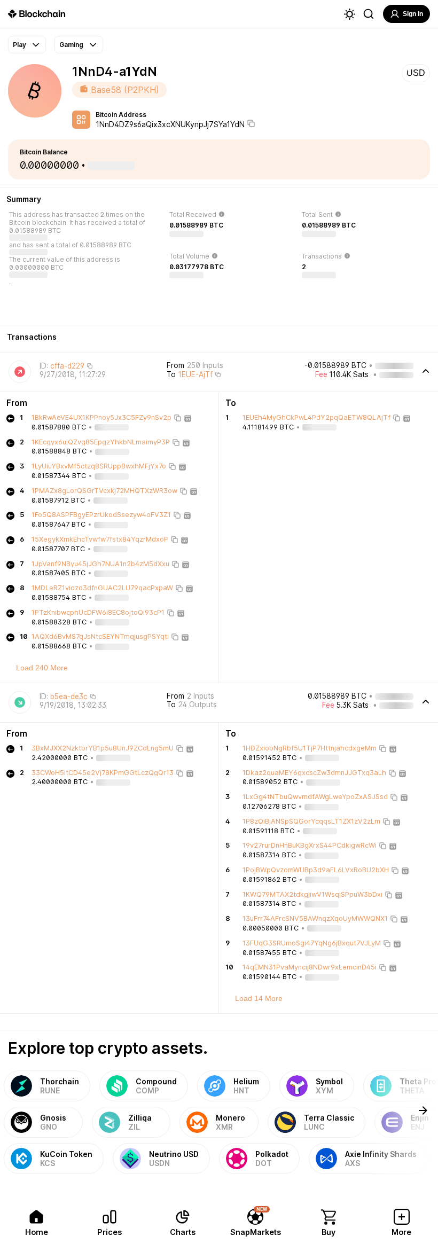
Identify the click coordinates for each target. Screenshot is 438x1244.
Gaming (71, 45)
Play (19, 45)
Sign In (413, 14)
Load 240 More (42, 667)
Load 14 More (259, 998)
